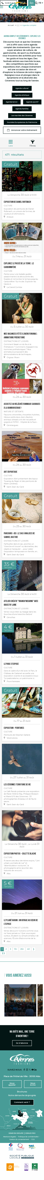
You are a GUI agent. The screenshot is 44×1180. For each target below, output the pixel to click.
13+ (15, 949)
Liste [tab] (10, 146)
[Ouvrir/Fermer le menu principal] (1, 7)
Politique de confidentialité (28, 1136)
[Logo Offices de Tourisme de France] (11, 1146)
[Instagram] (27, 1069)
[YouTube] (32, 1069)
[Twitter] (30, 1069)
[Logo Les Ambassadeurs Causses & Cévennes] (26, 1167)
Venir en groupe (16, 1133)
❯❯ (3, 953)
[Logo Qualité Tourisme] (20, 1146)
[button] (36, 3)
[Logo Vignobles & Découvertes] (35, 1167)
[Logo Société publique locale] (22, 1157)
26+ (22, 949)
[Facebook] (24, 1069)
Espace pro (30, 1133)
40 (28, 949)
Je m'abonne (22, 1043)
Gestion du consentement (19, 1139)
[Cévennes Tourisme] (20, 7)
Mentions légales (9, 1136)
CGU (33, 1139)
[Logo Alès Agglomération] (31, 1146)
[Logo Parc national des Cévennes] (13, 1167)
